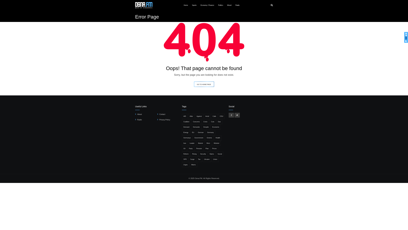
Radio (237, 5)
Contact (162, 114)
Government (198, 138)
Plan (207, 148)
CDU (221, 116)
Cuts (212, 122)
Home (186, 5)
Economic (215, 127)
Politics (220, 5)
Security (203, 154)
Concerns (196, 122)
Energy (185, 132)
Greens (209, 138)
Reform (186, 154)
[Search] (272, 5)
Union (215, 159)
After (191, 116)
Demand (186, 127)
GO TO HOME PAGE (204, 84)
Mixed (229, 5)
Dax (219, 122)
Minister (216, 143)
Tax (199, 159)
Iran (184, 143)
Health (218, 138)
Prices (214, 148)
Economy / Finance (207, 5)
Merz (208, 143)
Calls (214, 116)
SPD (185, 159)
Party (191, 148)
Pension (199, 148)
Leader (192, 143)
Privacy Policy (164, 120)
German (201, 132)
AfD (184, 116)
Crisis (205, 122)
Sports (194, 5)
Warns (193, 165)
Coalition (186, 122)
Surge (192, 159)
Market (200, 143)
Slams (212, 154)
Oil (184, 148)
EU (193, 132)
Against (199, 116)
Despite (206, 127)
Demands (196, 127)
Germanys (187, 138)
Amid (207, 116)
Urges (185, 165)
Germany (210, 132)
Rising (194, 154)
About (139, 114)
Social (220, 154)
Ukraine (207, 159)
